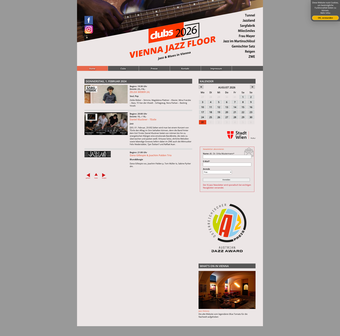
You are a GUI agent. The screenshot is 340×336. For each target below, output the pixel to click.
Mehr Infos (325, 13)
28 (210, 97)
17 (202, 112)
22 (243, 112)
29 (218, 97)
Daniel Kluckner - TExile (143, 119)
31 (234, 97)
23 (251, 112)
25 (210, 117)
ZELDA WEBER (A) (140, 92)
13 (226, 107)
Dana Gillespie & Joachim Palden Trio (151, 155)
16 (251, 107)
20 (226, 112)
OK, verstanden (325, 17)
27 (202, 97)
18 (210, 112)
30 (226, 97)
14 (234, 107)
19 (218, 112)
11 (210, 107)
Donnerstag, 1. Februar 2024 (106, 81)
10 (202, 107)
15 (243, 107)
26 (218, 117)
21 (234, 112)
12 (218, 107)
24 (202, 117)
